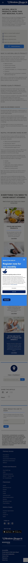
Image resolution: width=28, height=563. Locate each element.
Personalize (14, 288)
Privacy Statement (14, 284)
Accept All (14, 291)
